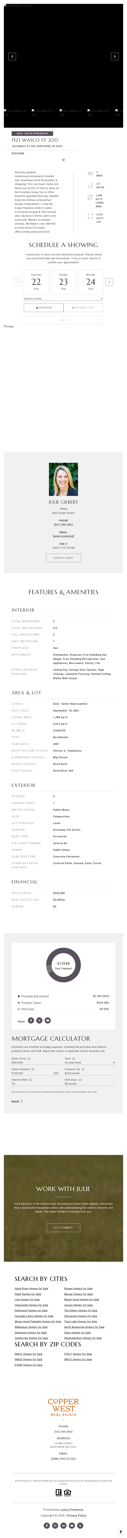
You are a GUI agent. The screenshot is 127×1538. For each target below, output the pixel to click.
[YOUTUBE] (72, 1526)
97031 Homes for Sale (78, 1354)
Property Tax (72, 1069)
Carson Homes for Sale (78, 1305)
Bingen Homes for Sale (78, 1288)
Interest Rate (20, 1079)
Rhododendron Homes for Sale (83, 1338)
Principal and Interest (35, 996)
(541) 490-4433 (63, 524)
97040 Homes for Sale (28, 1365)
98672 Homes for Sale (78, 1359)
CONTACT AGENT (63, 558)
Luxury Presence (71, 1509)
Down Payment (21, 1069)
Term (68, 1058)
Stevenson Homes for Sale (80, 1316)
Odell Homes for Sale (28, 1294)
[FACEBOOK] (47, 1526)
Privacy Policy (76, 1515)
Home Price (19, 1058)
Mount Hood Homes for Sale (81, 1299)
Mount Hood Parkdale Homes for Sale (38, 1321)
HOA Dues (71, 1079)
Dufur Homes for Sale (77, 1332)
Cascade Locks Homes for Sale (34, 1316)
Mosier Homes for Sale (78, 1294)
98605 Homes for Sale (28, 1359)
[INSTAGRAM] (55, 1526)
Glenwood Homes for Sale (31, 1332)
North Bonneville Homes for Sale (84, 1327)
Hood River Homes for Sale (31, 1288)
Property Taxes (31, 1003)
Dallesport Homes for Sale (31, 1310)
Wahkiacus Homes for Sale (31, 1327)
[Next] (109, 282)
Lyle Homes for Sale (27, 1299)
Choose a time (33, 298)
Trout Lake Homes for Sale (80, 1321)
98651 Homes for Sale (28, 1354)
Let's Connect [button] (63, 1227)
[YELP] (80, 1526)
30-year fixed (73, 1062)
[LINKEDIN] (63, 1526)
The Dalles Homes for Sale (80, 1310)
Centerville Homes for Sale (31, 1338)
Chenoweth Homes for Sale (31, 1305)
